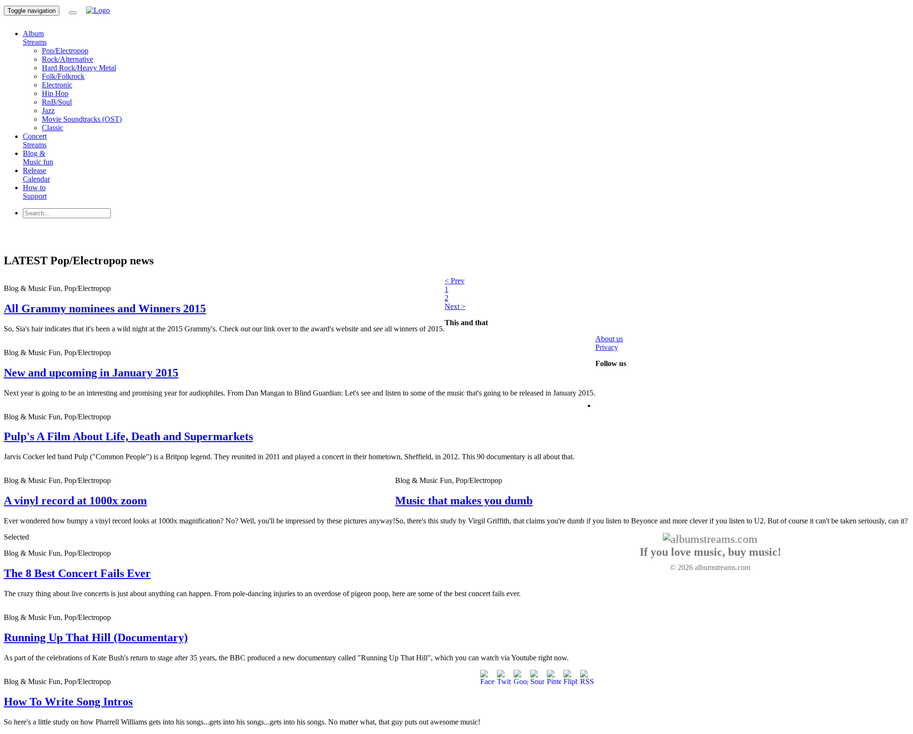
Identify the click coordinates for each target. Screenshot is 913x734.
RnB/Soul (57, 102)
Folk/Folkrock (63, 76)
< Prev (455, 281)
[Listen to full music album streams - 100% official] (98, 10)
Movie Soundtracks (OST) (82, 119)
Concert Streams (35, 140)
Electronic (57, 85)
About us (609, 339)
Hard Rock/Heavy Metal (79, 68)
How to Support (35, 192)
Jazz (48, 110)
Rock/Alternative (67, 59)
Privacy (606, 347)
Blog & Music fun (38, 157)
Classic (52, 128)
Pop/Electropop (65, 51)
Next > (455, 306)
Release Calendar (36, 174)
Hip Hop (55, 93)
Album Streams (35, 37)
